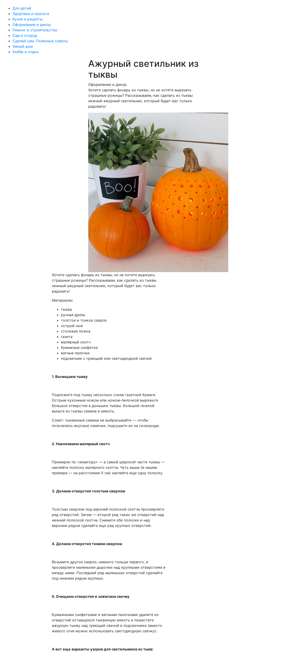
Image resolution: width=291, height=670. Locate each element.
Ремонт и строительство (35, 30)
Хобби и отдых (26, 52)
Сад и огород (25, 35)
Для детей (22, 8)
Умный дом (23, 46)
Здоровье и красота (31, 13)
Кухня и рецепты (28, 19)
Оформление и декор (32, 24)
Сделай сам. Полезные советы (40, 41)
